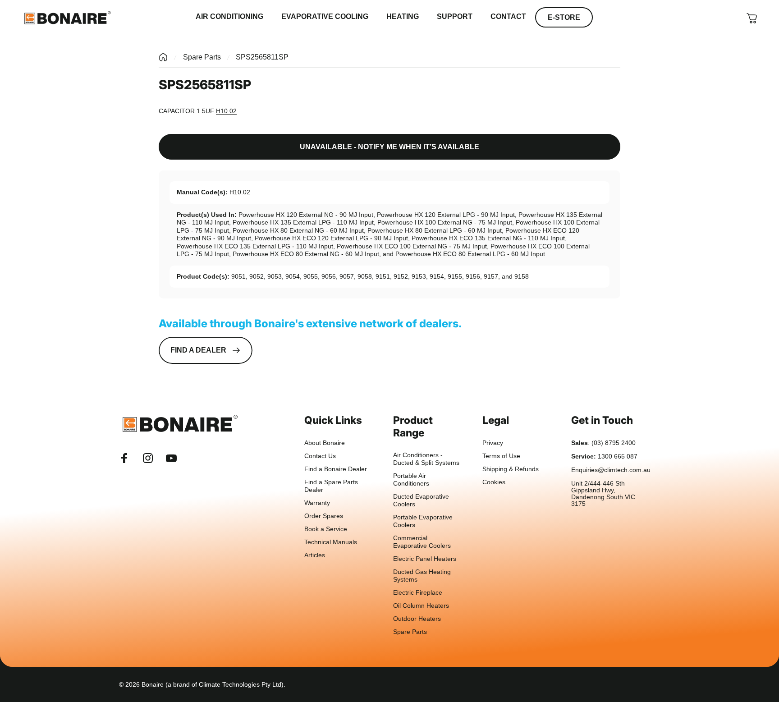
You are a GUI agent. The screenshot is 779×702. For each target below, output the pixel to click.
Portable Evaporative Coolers (423, 521)
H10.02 (226, 111)
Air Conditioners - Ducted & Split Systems (426, 459)
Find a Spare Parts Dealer (331, 486)
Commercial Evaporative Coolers (422, 542)
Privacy (492, 443)
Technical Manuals (330, 542)
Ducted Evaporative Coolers (421, 500)
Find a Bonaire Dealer (335, 469)
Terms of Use (501, 456)
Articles (314, 555)
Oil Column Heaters (421, 605)
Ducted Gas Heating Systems (422, 576)
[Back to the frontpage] (163, 57)
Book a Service (325, 529)
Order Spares (323, 516)
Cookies (493, 482)
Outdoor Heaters (417, 618)
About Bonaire (324, 443)
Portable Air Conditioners (411, 480)
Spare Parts (202, 57)
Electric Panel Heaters (424, 558)
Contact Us (320, 456)
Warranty (317, 503)
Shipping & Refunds (510, 469)
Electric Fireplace (417, 592)
